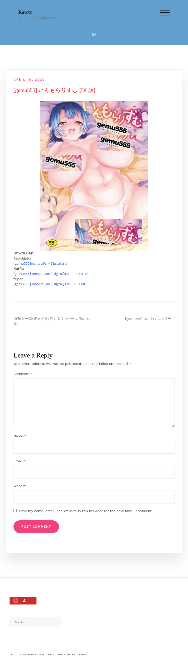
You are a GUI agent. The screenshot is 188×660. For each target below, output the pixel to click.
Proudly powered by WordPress (32, 654)
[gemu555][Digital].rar (40, 263)
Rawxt (25, 12)
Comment (23, 374)
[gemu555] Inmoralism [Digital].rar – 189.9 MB (51, 274)
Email (19, 461)
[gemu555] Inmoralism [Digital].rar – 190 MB (49, 284)
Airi (68, 654)
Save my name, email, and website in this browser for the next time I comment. (86, 511)
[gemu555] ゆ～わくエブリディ (150, 319)
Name (19, 436)
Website (20, 486)
